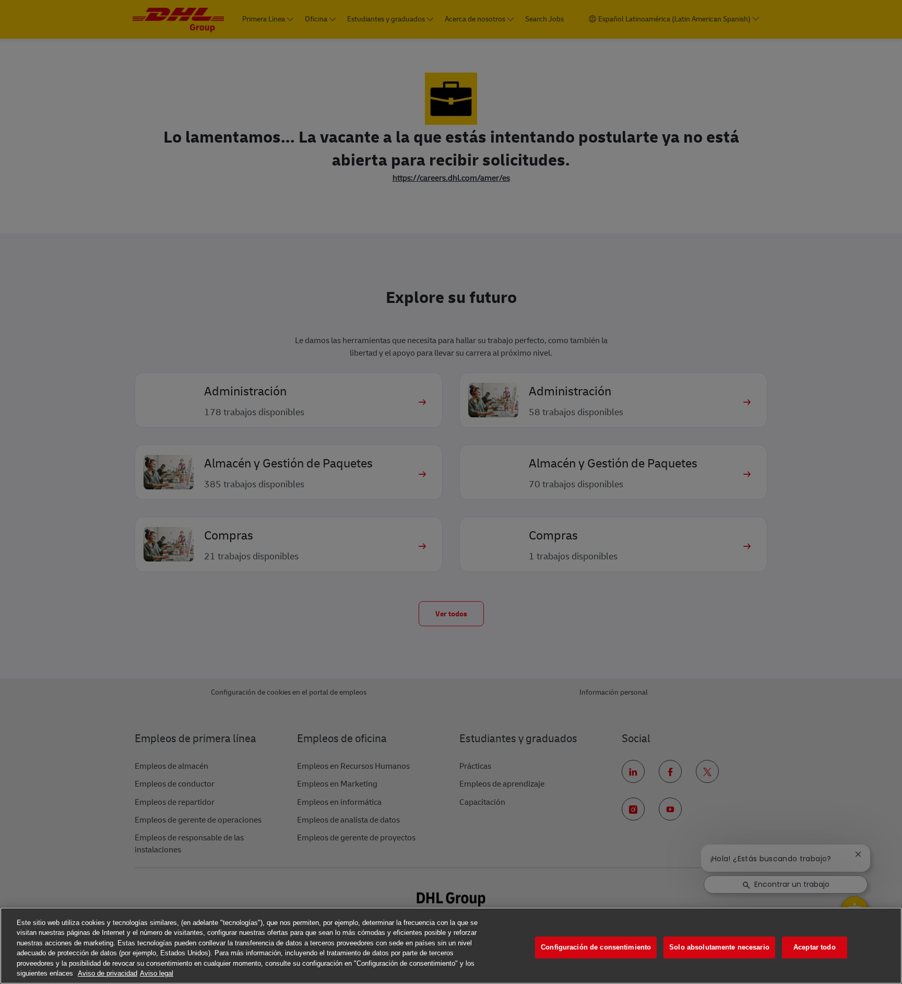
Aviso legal (156, 973)
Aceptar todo (814, 948)
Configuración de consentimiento (596, 948)
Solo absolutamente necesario (719, 948)
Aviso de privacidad (107, 973)
